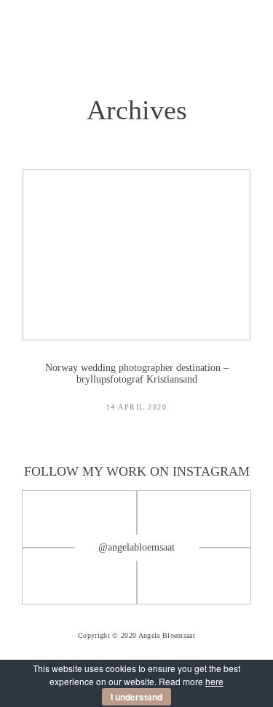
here (214, 681)
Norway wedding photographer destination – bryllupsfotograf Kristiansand (136, 300)
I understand (136, 696)
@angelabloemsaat (136, 547)
